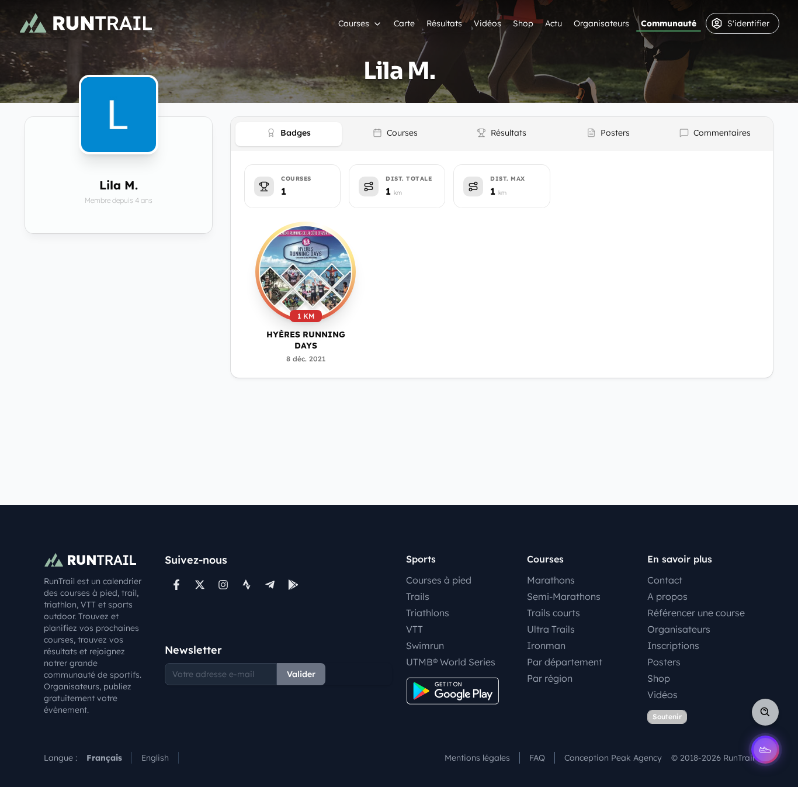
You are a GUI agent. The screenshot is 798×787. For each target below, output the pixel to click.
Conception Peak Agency (613, 758)
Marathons (551, 580)
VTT (414, 629)
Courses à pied (438, 580)
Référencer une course (696, 613)
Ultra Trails (551, 629)
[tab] (288, 134)
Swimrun (425, 645)
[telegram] (270, 584)
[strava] (246, 584)
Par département (564, 662)
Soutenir (667, 716)
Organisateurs (601, 23)
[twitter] (199, 584)
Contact (664, 580)
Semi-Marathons (564, 596)
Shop (523, 23)
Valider (301, 674)
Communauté (668, 23)
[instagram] (223, 584)
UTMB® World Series (450, 662)
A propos (667, 596)
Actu (553, 23)
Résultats (444, 23)
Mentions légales (477, 758)
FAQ (537, 758)
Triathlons (427, 613)
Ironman (546, 645)
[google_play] (293, 584)
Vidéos (487, 23)
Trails (417, 596)
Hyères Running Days (305, 340)
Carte (404, 23)
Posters (664, 662)
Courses (353, 23)
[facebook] (176, 584)
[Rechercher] (765, 712)
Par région (550, 678)
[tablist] (502, 134)
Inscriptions (673, 645)
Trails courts (553, 613)
